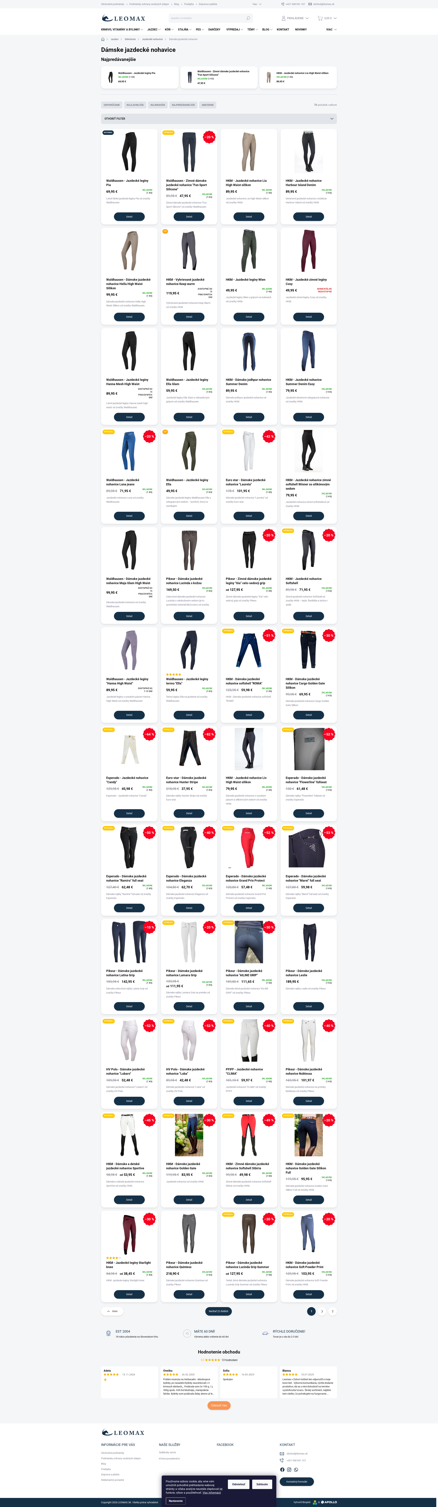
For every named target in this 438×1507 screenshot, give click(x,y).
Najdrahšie (158, 105)
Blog (176, 4)
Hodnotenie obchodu (219, 1352)
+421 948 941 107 (296, 1460)
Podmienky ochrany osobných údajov (149, 4)
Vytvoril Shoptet (302, 1502)
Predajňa (189, 4)
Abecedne (208, 105)
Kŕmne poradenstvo (169, 1458)
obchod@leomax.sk (297, 1453)
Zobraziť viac (219, 1405)
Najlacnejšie (135, 105)
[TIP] (189, 252)
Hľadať (248, 18)
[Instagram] (289, 1469)
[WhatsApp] (296, 1469)
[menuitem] (122, 29)
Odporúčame (112, 105)
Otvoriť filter (115, 118)
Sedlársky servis (167, 1452)
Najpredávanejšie (183, 105)
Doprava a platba (208, 4)
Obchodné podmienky (112, 4)
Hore (114, 1311)
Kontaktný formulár (296, 1481)
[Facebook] (282, 1469)
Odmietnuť (238, 1484)
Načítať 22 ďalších (218, 1311)
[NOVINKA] (129, 153)
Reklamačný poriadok (112, 1480)
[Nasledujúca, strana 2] (322, 1311)
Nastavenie (176, 1501)
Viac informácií (212, 1492)
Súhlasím (262, 1484)
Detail (129, 216)
